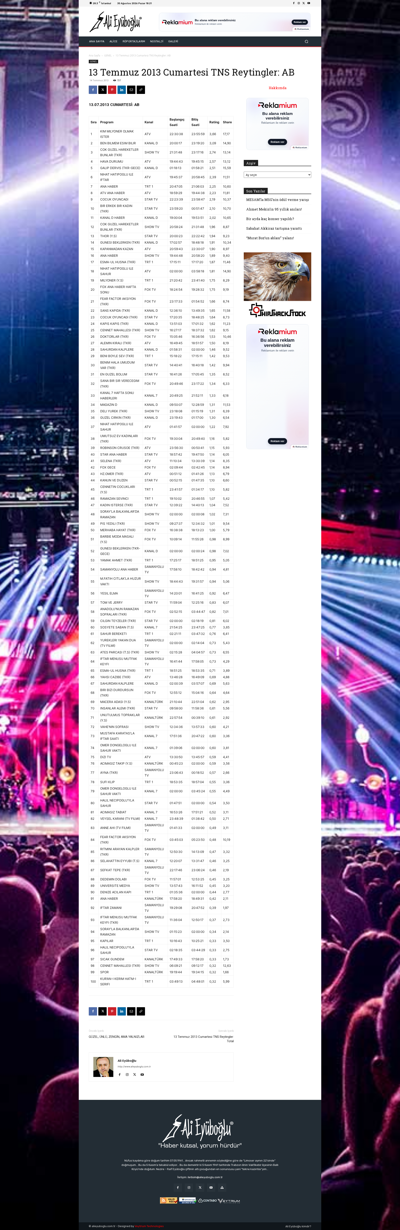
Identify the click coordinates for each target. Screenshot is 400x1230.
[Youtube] (308, 3)
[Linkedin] (122, 90)
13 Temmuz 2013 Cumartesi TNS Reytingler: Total (204, 1039)
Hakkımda (277, 88)
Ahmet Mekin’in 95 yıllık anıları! (274, 209)
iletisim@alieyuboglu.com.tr (205, 1177)
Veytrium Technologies (149, 1226)
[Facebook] (293, 3)
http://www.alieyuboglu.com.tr (134, 1066)
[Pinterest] (112, 90)
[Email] (131, 90)
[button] (306, 41)
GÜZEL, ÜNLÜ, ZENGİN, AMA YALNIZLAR (116, 1037)
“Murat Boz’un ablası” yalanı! (270, 238)
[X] (303, 3)
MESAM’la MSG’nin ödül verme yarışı (277, 199)
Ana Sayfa (94, 55)
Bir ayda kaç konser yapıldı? (270, 219)
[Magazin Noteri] (222, 1188)
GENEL (108, 55)
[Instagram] (298, 3)
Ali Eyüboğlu (127, 1060)
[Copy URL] (141, 90)
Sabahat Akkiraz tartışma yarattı (274, 228)
